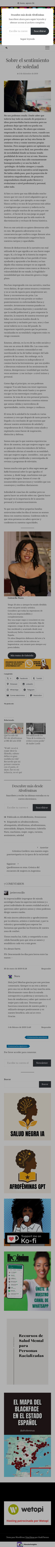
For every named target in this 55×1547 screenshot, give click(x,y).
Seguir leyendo (27, 39)
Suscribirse (40, 31)
